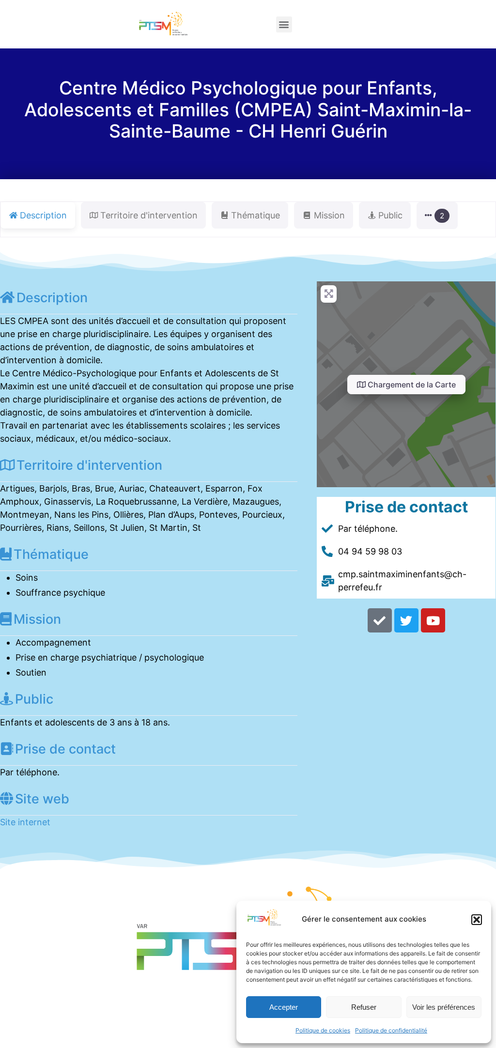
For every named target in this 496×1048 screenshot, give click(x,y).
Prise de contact (65, 749)
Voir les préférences (443, 1007)
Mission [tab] (329, 215)
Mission (37, 619)
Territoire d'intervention (89, 465)
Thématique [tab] (255, 215)
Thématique (51, 554)
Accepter (283, 1007)
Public (34, 699)
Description (52, 298)
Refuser (363, 1007)
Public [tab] (390, 215)
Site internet (25, 822)
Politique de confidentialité (391, 1030)
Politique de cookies (322, 1030)
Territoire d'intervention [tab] (149, 215)
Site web (42, 799)
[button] (476, 920)
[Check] (380, 620)
